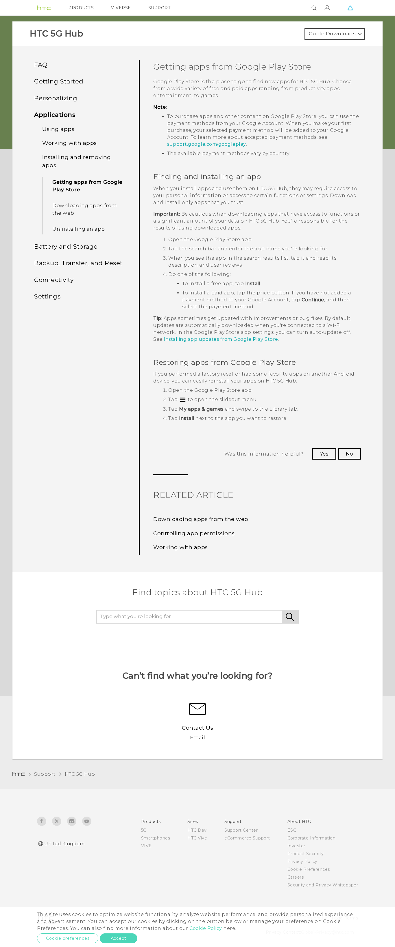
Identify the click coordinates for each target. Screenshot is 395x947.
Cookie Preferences (308, 869)
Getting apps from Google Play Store (87, 185)
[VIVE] (350, 8)
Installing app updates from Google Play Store (221, 339)
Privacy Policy (302, 861)
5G (144, 830)
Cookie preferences (67, 938)
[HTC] (44, 7)
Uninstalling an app (78, 229)
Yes (324, 454)
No (349, 454)
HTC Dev (197, 830)
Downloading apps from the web (84, 209)
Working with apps (180, 547)
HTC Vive (197, 838)
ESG (292, 830)
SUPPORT (159, 7)
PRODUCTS (81, 7)
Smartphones (155, 838)
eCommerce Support (247, 838)
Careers (295, 877)
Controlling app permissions (194, 533)
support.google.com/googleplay (206, 144)
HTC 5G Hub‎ (80, 774)
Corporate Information (311, 838)
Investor (296, 845)
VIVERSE (121, 7)
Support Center (241, 830)
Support (45, 774)
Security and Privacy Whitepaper (322, 885)
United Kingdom (64, 843)
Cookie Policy (205, 928)
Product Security (305, 853)
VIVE (146, 845)
